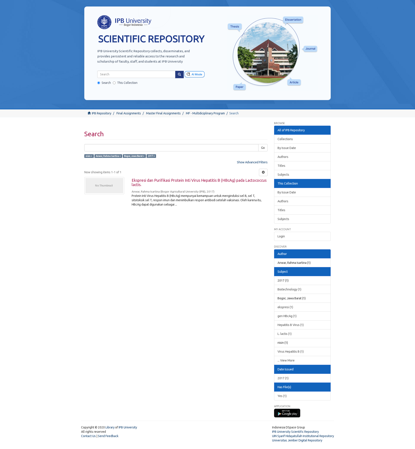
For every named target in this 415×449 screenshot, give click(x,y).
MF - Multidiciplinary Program (205, 113)
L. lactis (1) (285, 334)
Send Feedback (108, 436)
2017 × (151, 156)
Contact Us (88, 436)
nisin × (89, 156)
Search (106, 82)
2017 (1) (283, 378)
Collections (285, 139)
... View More (286, 360)
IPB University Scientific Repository (295, 431)
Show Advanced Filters (252, 162)
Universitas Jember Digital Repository (297, 440)
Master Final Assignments (163, 113)
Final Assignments (129, 113)
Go (263, 147)
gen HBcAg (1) (287, 316)
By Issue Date (287, 148)
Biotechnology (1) (289, 289)
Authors (283, 157)
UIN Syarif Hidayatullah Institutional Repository (303, 436)
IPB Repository (101, 113)
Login (281, 236)
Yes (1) (282, 396)
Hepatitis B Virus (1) (291, 325)
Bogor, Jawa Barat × (134, 156)
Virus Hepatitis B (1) (291, 351)
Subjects (283, 174)
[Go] (179, 74)
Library (110, 427)
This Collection (127, 82)
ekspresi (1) (285, 307)
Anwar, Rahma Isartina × (108, 156)
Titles (281, 165)
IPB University (128, 427)
